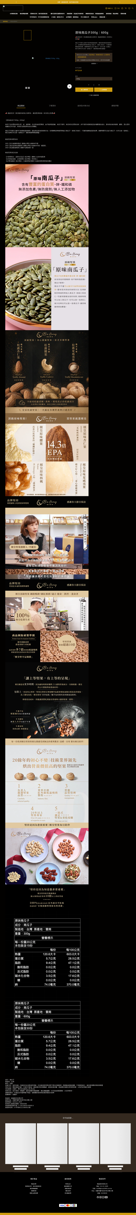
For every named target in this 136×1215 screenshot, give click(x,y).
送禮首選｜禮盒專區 (112, 13)
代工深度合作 (85, 17)
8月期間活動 (14, 13)
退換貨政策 (68, 1188)
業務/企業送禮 (34, 1193)
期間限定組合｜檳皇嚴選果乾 (95, 13)
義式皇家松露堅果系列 (58, 13)
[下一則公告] (120, 2)
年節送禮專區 (13, 21)
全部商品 (5, 21)
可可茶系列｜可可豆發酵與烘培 (39, 17)
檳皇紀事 (102, 17)
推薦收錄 (33, 1191)
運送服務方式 (68, 1186)
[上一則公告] (16, 2)
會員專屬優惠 (24, 13)
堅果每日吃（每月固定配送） (39, 13)
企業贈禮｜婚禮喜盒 (72, 17)
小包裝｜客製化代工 (57, 17)
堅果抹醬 (123, 13)
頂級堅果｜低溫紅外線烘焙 (75, 13)
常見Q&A (94, 17)
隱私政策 (68, 1191)
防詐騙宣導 (68, 1193)
